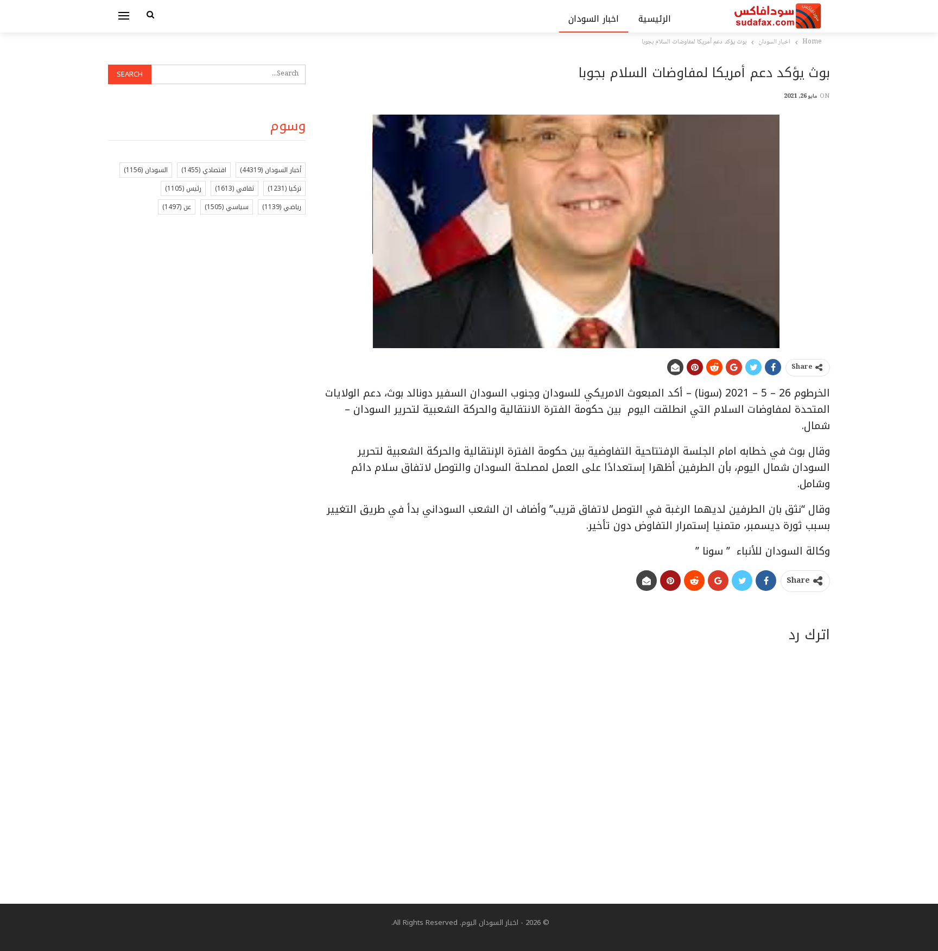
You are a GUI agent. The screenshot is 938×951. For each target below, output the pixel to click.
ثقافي (234, 188)
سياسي (227, 207)
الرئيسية (654, 18)
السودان (146, 170)
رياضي (281, 207)
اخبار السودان (593, 18)
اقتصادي (203, 170)
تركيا (284, 188)
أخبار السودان (270, 170)
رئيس (183, 188)
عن (176, 207)
